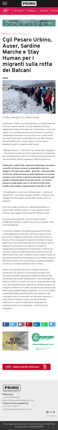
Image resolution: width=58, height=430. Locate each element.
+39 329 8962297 (11, 397)
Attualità (18, 11)
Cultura (44, 11)
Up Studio (51, 416)
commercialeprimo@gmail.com (17, 409)
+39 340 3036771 (10, 406)
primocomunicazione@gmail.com (17, 400)
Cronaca (31, 11)
